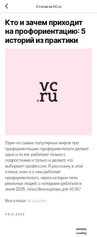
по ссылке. (36, 201)
